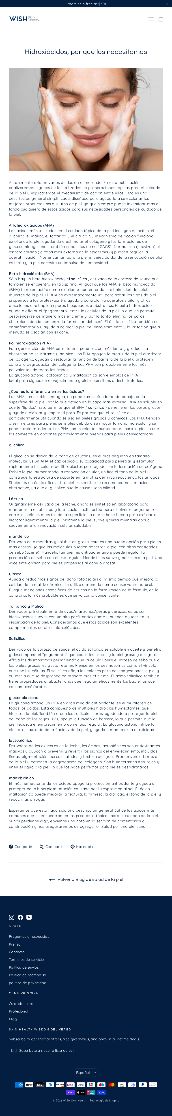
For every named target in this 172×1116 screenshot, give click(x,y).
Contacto (17, 952)
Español (83, 1072)
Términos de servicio (26, 959)
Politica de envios (24, 967)
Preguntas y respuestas (29, 936)
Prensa (15, 944)
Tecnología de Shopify (104, 1100)
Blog (13, 1019)
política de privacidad (27, 983)
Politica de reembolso (27, 975)
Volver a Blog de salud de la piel (90, 879)
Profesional (18, 1011)
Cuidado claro (21, 1003)
